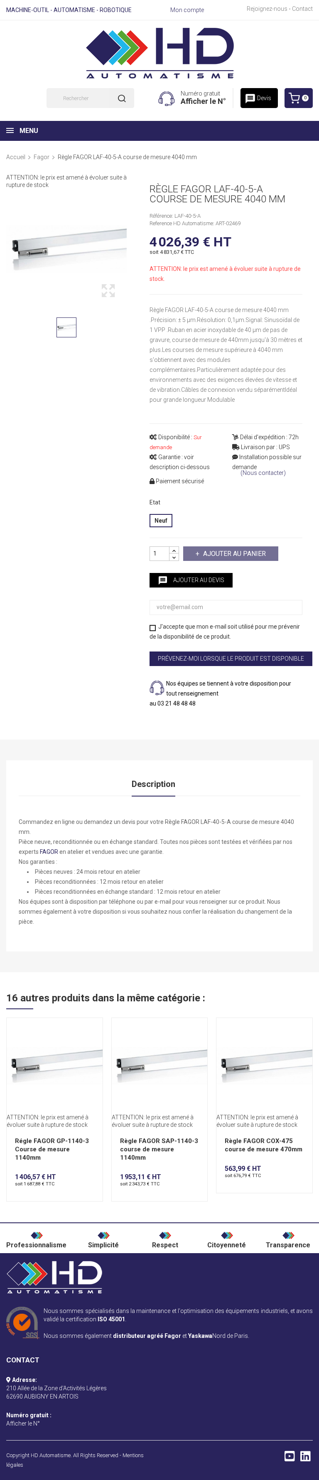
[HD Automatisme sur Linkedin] (305, 1458)
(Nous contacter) (263, 473)
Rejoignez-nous (267, 8)
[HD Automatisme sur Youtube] (290, 1458)
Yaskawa (200, 1335)
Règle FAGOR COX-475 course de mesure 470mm (263, 1145)
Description (153, 784)
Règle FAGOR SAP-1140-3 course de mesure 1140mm (159, 1149)
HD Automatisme (51, 1455)
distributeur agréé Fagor (147, 1335)
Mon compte (187, 10)
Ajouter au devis (191, 580)
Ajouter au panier (234, 554)
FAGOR (49, 851)
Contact (302, 8)
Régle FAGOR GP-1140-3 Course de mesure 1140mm (52, 1149)
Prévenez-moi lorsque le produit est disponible (231, 658)
